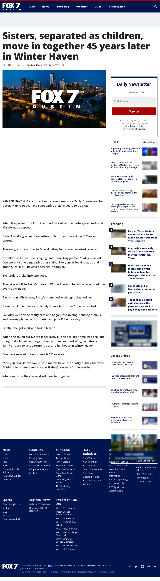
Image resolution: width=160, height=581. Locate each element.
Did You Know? (143, 481)
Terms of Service (136, 128)
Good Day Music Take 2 (64, 481)
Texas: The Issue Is (92, 469)
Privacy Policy (137, 126)
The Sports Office (65, 465)
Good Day (36, 450)
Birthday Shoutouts (39, 454)
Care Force (88, 473)
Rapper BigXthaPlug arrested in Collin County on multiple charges (125, 151)
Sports (7, 500)
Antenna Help (116, 490)
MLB (4, 511)
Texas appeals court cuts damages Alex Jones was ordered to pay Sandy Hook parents (124, 208)
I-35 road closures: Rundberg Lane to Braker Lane (125, 377)
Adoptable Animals (38, 469)
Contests (33, 473)
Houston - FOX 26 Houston (38, 509)
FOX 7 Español (63, 461)
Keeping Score (36, 458)
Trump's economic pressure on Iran (124, 405)
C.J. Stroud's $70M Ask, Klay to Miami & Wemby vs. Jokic (125, 391)
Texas (5, 461)
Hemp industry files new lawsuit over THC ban (123, 363)
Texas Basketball (11, 519)
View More (149, 142)
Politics (6, 465)
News (6, 450)
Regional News (39, 500)
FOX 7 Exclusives (89, 451)
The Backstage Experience (63, 487)
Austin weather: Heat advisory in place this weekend (121, 420)
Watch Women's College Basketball (65, 540)
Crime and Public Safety (10, 471)
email (155, 566)
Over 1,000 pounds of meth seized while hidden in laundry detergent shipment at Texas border (142, 272)
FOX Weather (142, 477)
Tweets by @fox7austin (124, 468)
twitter (136, 566)
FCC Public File (116, 483)
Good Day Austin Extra (64, 474)
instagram (142, 566)
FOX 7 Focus (88, 465)
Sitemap (6, 479)
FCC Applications (117, 487)
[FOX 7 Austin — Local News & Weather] (12, 6)
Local (5, 454)
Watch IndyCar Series (66, 528)
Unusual (20, 65)
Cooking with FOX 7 (39, 461)
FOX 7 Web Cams (144, 473)
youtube (148, 566)
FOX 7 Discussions (91, 480)
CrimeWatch (88, 458)
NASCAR (6, 515)
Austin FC (7, 508)
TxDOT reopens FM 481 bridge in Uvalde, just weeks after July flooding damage (125, 165)
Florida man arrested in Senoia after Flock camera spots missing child (124, 179)
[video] (150, 365)
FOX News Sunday (11, 475)
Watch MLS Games (65, 549)
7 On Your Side (90, 461)
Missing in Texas (90, 476)
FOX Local (63, 450)
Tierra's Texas (63, 458)
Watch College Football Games (64, 513)
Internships (114, 475)
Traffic (5, 458)
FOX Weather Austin (66, 469)
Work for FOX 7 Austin (117, 471)
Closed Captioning (118, 479)
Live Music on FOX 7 (39, 465)
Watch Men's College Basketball (66, 534)
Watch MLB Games (65, 518)
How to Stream (63, 454)
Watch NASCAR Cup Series (66, 523)
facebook (130, 566)
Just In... (116, 142)
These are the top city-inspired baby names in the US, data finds (124, 193)
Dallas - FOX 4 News (39, 504)
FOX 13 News (8, 65)
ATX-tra (86, 484)
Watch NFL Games (65, 508)
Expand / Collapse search (156, 6)
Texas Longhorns (11, 504)
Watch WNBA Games (66, 545)
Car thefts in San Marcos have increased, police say (142, 289)
